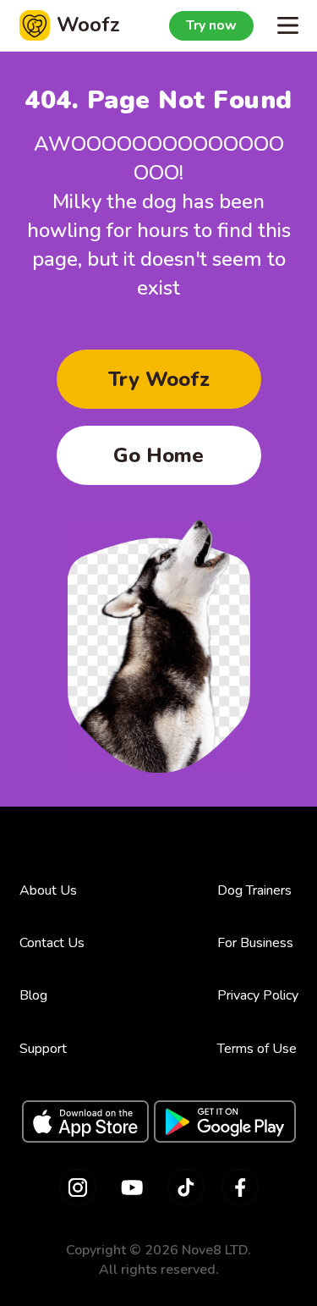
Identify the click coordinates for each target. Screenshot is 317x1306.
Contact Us (52, 943)
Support (43, 1048)
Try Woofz (159, 379)
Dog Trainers (254, 890)
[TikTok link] (186, 1187)
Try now (211, 25)
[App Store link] (85, 1121)
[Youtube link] (131, 1187)
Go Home (158, 455)
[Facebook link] (240, 1187)
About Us (48, 890)
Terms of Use (257, 1048)
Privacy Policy (257, 995)
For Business (255, 943)
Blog (33, 995)
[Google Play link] (225, 1121)
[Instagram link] (77, 1187)
